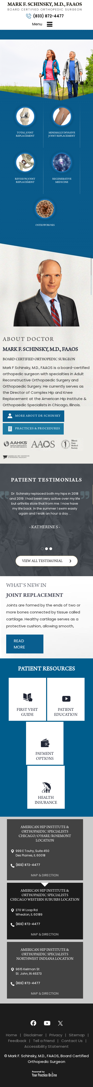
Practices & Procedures (37, 428)
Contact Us (72, 1040)
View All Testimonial (42, 561)
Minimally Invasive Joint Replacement (61, 135)
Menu (37, 24)
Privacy (55, 1035)
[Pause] (81, 82)
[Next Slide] (86, 82)
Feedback (17, 1040)
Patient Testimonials (46, 480)
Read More (19, 644)
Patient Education (65, 712)
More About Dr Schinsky (38, 416)
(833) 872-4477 (48, 16)
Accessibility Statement (46, 1046)
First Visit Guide (27, 712)
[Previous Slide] (76, 82)
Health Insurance (46, 800)
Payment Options (44, 756)
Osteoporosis (45, 225)
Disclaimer (33, 1035)
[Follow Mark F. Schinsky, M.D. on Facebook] (32, 1022)
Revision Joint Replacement (25, 181)
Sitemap (77, 1035)
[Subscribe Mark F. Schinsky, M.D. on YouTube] (47, 1022)
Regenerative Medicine (61, 181)
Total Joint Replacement (25, 135)
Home (11, 1035)
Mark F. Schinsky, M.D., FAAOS (40, 350)
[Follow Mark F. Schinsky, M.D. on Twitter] (61, 1022)
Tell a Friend (44, 1040)
